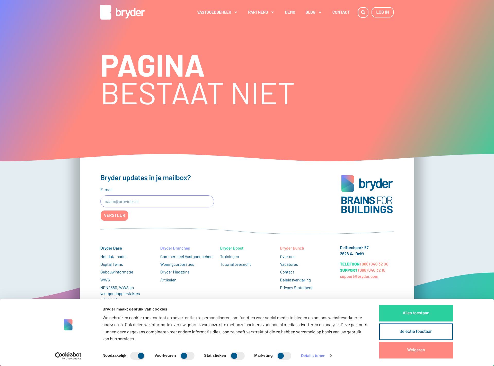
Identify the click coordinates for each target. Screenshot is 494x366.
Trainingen (229, 256)
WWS (105, 280)
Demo (290, 12)
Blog (310, 12)
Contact (341, 12)
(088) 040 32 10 (371, 270)
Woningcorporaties (177, 264)
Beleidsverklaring (295, 280)
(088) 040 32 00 (374, 264)
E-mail (106, 189)
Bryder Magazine (175, 272)
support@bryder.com (359, 276)
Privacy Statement (296, 287)
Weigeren (416, 349)
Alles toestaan (416, 312)
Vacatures (289, 264)
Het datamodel (113, 256)
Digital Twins (111, 264)
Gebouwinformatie (116, 272)
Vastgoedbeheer (214, 12)
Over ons (287, 256)
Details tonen (313, 356)
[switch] (187, 356)
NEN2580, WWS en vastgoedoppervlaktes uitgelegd (120, 293)
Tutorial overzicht (235, 264)
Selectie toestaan (416, 331)
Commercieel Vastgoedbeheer (187, 256)
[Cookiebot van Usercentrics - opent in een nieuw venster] (68, 356)
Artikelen (168, 280)
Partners (258, 12)
